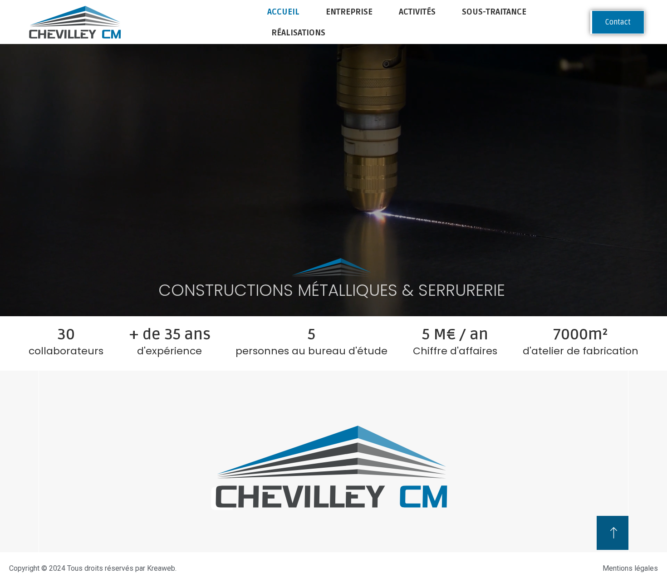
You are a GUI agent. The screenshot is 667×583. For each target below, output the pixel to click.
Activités (417, 12)
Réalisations (298, 33)
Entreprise (349, 12)
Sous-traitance (494, 12)
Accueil (283, 12)
